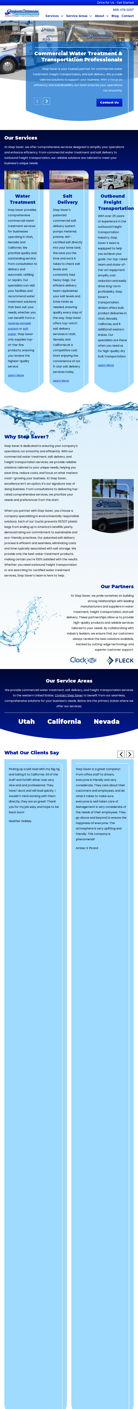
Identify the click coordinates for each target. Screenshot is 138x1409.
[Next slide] (46, 101)
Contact (127, 16)
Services (52, 16)
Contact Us (109, 102)
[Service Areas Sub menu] (90, 16)
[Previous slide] (37, 101)
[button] (121, 754)
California (64, 721)
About (99, 16)
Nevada (107, 721)
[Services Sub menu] (62, 16)
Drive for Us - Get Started (115, 2)
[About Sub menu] (107, 16)
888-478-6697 (123, 10)
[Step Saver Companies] (22, 13)
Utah (26, 721)
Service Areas (77, 16)
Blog (115, 16)
